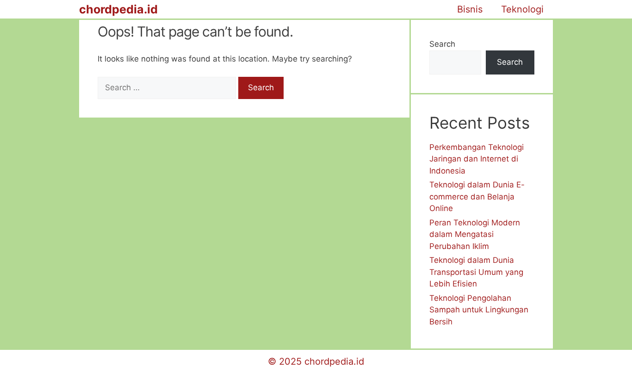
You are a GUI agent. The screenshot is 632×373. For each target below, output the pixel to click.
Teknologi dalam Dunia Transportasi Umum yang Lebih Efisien (476, 271)
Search (442, 44)
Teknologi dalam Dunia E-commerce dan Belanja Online (477, 196)
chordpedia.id (118, 9)
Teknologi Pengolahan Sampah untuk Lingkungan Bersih (478, 309)
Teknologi (522, 9)
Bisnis (470, 9)
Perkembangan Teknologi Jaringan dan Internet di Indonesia (476, 159)
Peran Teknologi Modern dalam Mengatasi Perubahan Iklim (474, 234)
